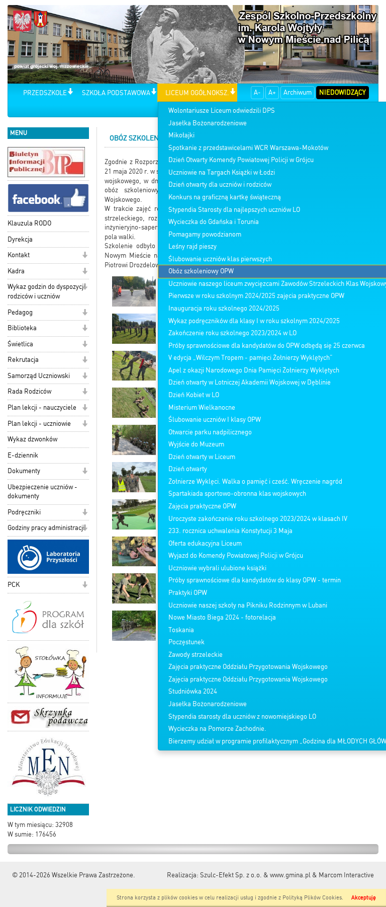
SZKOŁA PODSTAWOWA (116, 93)
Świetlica (20, 344)
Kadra (16, 271)
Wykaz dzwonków (32, 439)
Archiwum (297, 92)
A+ (272, 92)
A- (257, 92)
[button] (70, 92)
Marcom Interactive (346, 875)
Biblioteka (22, 328)
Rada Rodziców (29, 391)
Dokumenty (24, 471)
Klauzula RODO (29, 223)
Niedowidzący (342, 92)
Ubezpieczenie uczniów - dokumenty (42, 491)
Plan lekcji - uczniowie (39, 423)
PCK (14, 584)
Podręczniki (24, 512)
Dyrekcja (20, 239)
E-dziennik (23, 455)
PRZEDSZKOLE (45, 93)
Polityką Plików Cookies (312, 897)
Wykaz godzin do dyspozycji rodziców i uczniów (46, 291)
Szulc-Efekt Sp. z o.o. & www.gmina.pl (255, 875)
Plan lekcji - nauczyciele (42, 407)
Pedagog (20, 312)
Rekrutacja (23, 359)
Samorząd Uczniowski (39, 376)
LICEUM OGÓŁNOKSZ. (197, 93)
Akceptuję (363, 897)
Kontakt (19, 255)
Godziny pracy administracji (46, 528)
